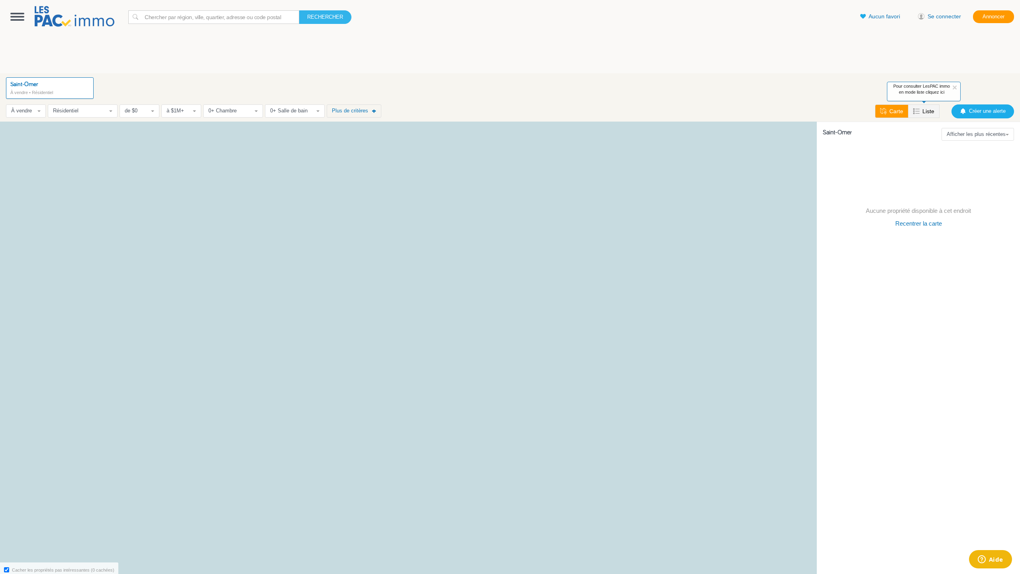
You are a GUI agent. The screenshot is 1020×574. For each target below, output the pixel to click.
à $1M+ (175, 111)
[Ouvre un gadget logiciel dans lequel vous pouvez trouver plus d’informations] (990, 560)
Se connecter (944, 16)
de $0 (131, 111)
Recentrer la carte (918, 223)
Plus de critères (350, 111)
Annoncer (993, 17)
